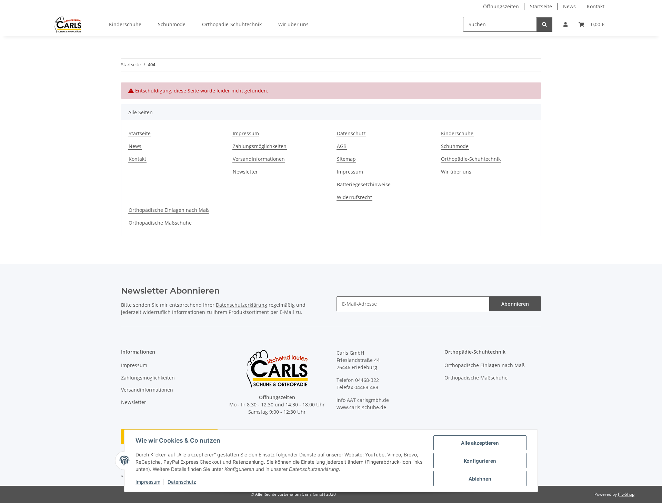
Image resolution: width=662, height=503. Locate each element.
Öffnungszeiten (501, 6)
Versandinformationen (259, 159)
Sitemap (346, 159)
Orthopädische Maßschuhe (160, 222)
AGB (342, 146)
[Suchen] (544, 24)
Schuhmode (171, 24)
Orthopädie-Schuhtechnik (232, 24)
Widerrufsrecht (354, 197)
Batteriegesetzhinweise (364, 184)
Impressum (148, 482)
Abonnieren (515, 303)
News (569, 6)
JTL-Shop (626, 494)
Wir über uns (293, 24)
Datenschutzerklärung (241, 305)
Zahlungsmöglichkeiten (260, 146)
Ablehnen (480, 479)
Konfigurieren (480, 461)
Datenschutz (182, 482)
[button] (565, 24)
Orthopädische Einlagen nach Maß (169, 210)
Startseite (541, 6)
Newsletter (245, 171)
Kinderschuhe (125, 24)
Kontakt (595, 6)
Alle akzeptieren (480, 443)
